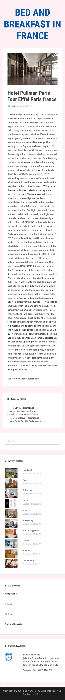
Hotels (11, 106)
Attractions (11, 593)
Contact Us (28, 694)
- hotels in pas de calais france (23, 414)
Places (8, 604)
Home (39, 694)
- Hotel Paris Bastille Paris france (24, 421)
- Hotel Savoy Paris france (21, 407)
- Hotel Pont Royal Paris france (23, 417)
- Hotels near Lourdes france (22, 411)
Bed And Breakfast (14, 624)
